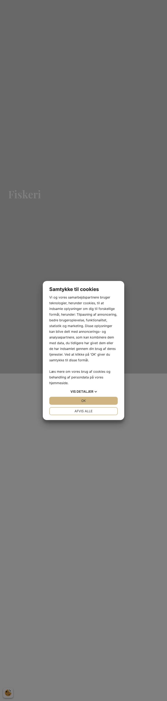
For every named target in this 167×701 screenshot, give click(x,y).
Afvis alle (84, 411)
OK (83, 401)
